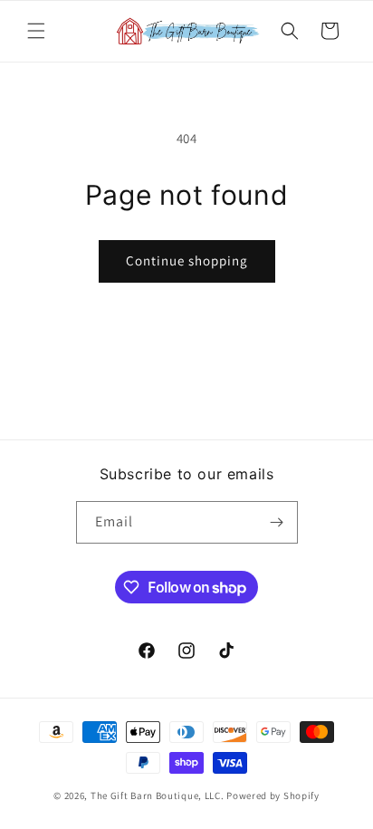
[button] (36, 31)
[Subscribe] (277, 522)
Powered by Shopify (273, 795)
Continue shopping (187, 260)
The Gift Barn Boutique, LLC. (158, 795)
